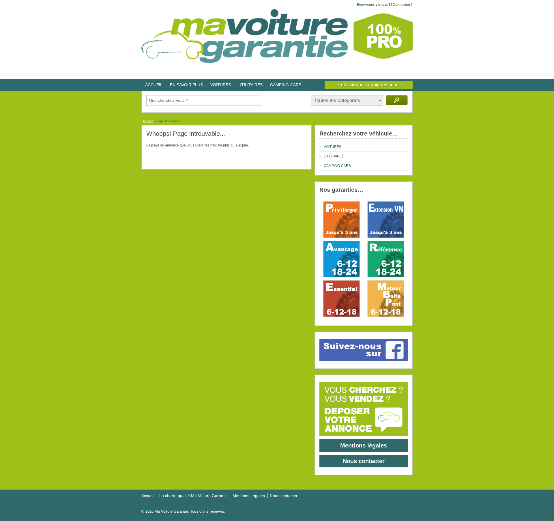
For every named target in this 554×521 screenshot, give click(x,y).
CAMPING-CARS (285, 84)
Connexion (401, 5)
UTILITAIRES (250, 84)
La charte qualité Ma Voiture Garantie (193, 495)
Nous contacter (364, 461)
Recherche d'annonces (397, 100)
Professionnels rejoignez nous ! (368, 84)
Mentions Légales (249, 495)
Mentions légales (363, 445)
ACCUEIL (153, 84)
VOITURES (220, 84)
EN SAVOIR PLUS (186, 84)
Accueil (148, 121)
